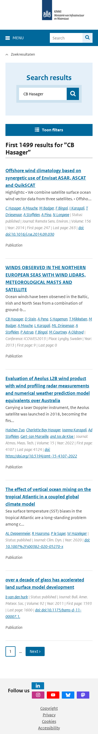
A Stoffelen (31, 214)
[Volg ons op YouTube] (53, 695)
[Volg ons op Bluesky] (68, 695)
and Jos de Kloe (62, 436)
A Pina (46, 214)
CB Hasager (14, 318)
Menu (18, 37)
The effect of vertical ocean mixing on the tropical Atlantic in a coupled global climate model (48, 496)
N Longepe (61, 214)
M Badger (46, 208)
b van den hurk (16, 596)
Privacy (49, 714)
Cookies (49, 721)
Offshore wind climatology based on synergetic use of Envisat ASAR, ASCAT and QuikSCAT (45, 178)
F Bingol (62, 208)
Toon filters (52, 129)
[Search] (87, 38)
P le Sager (58, 533)
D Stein (30, 318)
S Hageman (59, 318)
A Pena (43, 318)
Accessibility (49, 727)
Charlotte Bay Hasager (43, 429)
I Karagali (76, 208)
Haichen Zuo (14, 429)
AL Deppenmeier (17, 533)
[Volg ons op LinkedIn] (37, 685)
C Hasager (13, 208)
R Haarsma (40, 533)
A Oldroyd (76, 332)
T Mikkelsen (78, 318)
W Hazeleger (77, 533)
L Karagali (42, 325)
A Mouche (30, 208)
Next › (35, 651)
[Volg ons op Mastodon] (83, 695)
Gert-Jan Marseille (34, 436)
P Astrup (26, 332)
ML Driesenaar (63, 325)
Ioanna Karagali (74, 429)
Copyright (49, 708)
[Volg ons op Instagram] (38, 695)
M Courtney (58, 332)
